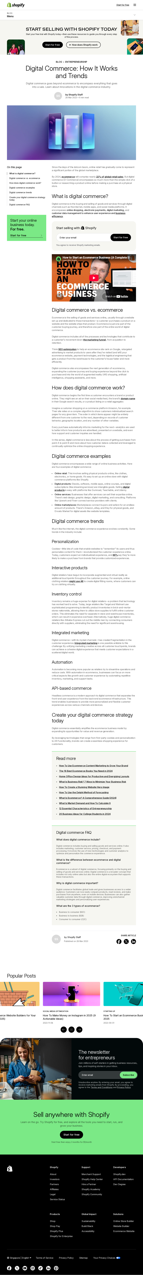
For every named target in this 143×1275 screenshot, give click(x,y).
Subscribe (128, 1075)
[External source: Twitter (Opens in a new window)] (17, 1268)
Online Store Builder (123, 1221)
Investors (54, 1179)
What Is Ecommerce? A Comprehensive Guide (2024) (87, 797)
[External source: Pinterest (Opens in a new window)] (56, 1268)
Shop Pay (55, 1226)
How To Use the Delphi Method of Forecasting (84, 792)
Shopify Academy (91, 1189)
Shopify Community (92, 1194)
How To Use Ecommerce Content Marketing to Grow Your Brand (93, 765)
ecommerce (68, 176)
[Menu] (134, 5)
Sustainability (88, 1221)
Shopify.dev (119, 1174)
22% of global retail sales (109, 176)
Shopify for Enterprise (61, 1236)
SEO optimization (67, 349)
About (53, 1174)
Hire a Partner (89, 1184)
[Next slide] (79, 1030)
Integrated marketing (86, 643)
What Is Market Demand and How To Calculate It (85, 803)
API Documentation (123, 1179)
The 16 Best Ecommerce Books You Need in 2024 (86, 771)
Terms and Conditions (102, 1087)
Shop (52, 1221)
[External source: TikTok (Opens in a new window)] (40, 1268)
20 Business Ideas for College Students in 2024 (85, 814)
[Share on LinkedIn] (133, 941)
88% (115, 555)
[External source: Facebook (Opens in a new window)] (9, 1268)
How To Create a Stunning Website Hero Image (84, 787)
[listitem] (71, 1003)
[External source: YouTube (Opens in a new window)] (25, 1268)
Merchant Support (91, 1174)
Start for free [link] (121, 237)
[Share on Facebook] (118, 941)
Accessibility (88, 1231)
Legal (52, 1194)
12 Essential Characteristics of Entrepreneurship (85, 808)
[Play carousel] (71, 1030)
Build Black (87, 1226)
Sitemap (83, 1257)
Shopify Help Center (92, 1179)
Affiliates (54, 1189)
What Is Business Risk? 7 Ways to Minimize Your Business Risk (92, 781)
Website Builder (121, 1226)
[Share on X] (126, 941)
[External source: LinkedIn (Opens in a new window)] (48, 1268)
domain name (128, 398)
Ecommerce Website (123, 1231)
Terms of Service (44, 1257)
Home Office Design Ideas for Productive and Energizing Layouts (94, 776)
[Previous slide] (64, 1030)
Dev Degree (119, 1184)
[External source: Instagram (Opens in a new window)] (32, 1268)
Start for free (122, 4)
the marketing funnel (94, 339)
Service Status (57, 1199)
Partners (54, 1184)
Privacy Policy (124, 1087)
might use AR (76, 581)
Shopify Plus (56, 1231)
